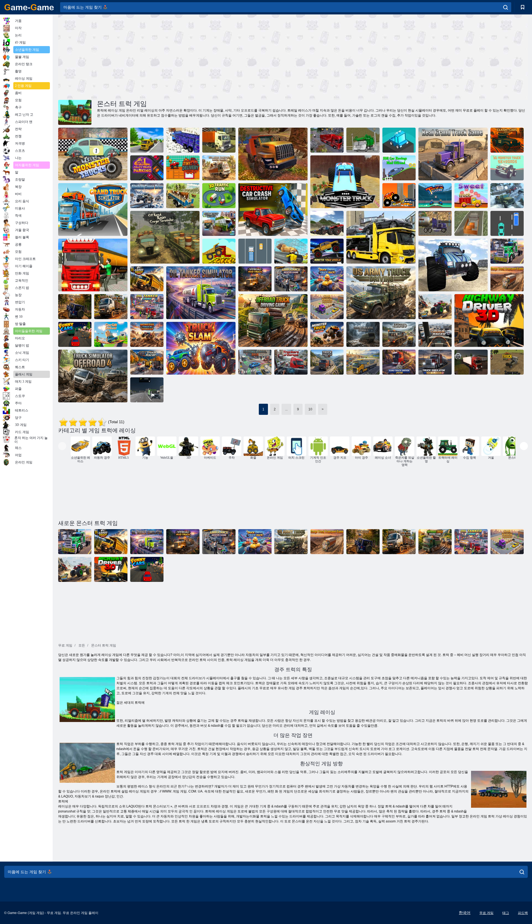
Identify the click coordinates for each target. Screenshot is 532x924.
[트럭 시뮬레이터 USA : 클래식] (435, 362)
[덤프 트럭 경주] (507, 223)
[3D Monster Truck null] (507, 167)
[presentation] (62, 446)
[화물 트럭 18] (183, 140)
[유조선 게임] (146, 306)
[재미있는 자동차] (74, 334)
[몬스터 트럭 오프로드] (146, 334)
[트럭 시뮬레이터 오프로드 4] (92, 376)
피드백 (523, 913)
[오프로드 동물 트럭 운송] (183, 195)
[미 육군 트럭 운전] (381, 292)
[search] (505, 7)
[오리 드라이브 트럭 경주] (327, 278)
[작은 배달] (183, 167)
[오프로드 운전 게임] (74, 306)
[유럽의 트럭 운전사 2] (363, 362)
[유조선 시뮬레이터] (201, 292)
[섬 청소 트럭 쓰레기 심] (363, 140)
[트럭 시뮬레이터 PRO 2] (327, 362)
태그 (505, 913)
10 (310, 409)
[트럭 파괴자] (399, 195)
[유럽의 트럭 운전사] (291, 362)
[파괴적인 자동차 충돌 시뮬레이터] (273, 209)
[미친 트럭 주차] (146, 167)
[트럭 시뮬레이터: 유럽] (507, 362)
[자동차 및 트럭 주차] (327, 306)
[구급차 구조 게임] (291, 278)
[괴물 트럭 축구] (435, 195)
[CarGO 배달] (110, 334)
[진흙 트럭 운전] (110, 306)
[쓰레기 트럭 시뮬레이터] (219, 223)
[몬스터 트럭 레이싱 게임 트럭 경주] (327, 334)
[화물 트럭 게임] (146, 278)
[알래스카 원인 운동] (146, 195)
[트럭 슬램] (201, 348)
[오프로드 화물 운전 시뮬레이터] (507, 195)
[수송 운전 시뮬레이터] (146, 140)
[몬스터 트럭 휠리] (327, 251)
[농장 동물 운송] (291, 251)
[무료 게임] (29, 7)
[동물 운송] (399, 334)
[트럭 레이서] (435, 334)
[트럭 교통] (255, 251)
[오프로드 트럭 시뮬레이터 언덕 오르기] (273, 154)
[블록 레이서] (399, 140)
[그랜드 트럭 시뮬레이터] (92, 209)
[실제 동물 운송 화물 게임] (219, 167)
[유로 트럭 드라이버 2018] (399, 362)
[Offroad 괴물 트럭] (327, 223)
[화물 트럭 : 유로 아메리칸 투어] (327, 140)
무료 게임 (486, 913)
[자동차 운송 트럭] (381, 237)
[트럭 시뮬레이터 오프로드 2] (363, 334)
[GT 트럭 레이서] (146, 362)
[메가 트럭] (219, 251)
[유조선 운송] (435, 223)
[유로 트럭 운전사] (471, 362)
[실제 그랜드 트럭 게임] (453, 154)
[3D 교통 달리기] (219, 195)
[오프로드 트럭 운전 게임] (273, 320)
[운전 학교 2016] (255, 362)
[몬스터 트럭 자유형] (453, 265)
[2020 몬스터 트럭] (345, 181)
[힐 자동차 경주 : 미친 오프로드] (399, 167)
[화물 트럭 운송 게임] (507, 278)
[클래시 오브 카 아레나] (507, 140)
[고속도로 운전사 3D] (489, 320)
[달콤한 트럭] (471, 195)
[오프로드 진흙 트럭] (255, 278)
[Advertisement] (175, 56)
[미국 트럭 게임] (507, 251)
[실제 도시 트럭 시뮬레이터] (219, 140)
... (286, 409)
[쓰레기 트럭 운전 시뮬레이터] (146, 389)
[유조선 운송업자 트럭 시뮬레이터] (92, 265)
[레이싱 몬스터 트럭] (92, 154)
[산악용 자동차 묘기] (435, 306)
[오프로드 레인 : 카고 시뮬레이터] (165, 237)
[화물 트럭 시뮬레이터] (471, 223)
